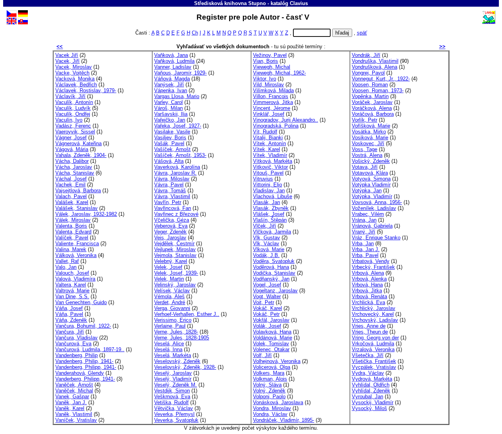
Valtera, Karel (70, 285)
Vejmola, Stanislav (175, 255)
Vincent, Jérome (271, 108)
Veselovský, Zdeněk (177, 361)
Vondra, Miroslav (272, 408)
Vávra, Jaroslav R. (175, 173)
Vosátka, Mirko (369, 132)
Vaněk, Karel (69, 408)
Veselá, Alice (169, 343)
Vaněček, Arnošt (74, 385)
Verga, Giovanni (172, 308)
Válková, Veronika (75, 255)
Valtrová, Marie (72, 291)
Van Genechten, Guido (81, 302)
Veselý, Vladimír (172, 379)
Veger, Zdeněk (170, 232)
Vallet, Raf (67, 261)
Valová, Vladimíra (75, 279)
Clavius (299, 3)
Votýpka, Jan (367, 190)
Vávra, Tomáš (170, 190)
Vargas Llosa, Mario (176, 96)
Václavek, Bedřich (76, 85)
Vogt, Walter (267, 296)
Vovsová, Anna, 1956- (377, 202)
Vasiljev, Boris (170, 137)
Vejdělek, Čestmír (174, 243)
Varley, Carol (168, 102)
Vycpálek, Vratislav (374, 367)
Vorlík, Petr (364, 120)
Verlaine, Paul (170, 326)
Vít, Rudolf (265, 132)
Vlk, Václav (266, 243)
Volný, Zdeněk (269, 391)
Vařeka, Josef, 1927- (177, 126)
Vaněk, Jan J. (71, 402)
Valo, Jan (65, 267)
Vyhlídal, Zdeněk (371, 391)
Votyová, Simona (371, 179)
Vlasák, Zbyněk (271, 208)
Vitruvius (263, 179)
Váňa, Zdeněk (71, 320)
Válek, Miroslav (73, 220)
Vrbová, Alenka (369, 279)
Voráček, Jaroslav (372, 102)
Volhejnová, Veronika (276, 361)
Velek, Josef (168, 267)
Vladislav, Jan (269, 190)
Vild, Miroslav (268, 85)
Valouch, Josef (72, 273)
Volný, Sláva (267, 385)
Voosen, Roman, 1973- (378, 90)
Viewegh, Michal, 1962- (279, 73)
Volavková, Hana (272, 332)
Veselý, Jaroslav (173, 373)
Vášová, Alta (169, 161)
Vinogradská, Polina (275, 126)
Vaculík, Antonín (74, 102)
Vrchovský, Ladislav (375, 320)
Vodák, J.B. (266, 255)
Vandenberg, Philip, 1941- (84, 361)
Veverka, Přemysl (174, 414)
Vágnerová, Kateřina (78, 143)
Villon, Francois (270, 96)
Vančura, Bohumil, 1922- (83, 326)
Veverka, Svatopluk (176, 420)
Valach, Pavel (71, 196)
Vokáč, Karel (267, 308)
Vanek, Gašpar (72, 396)
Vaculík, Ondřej (72, 114)
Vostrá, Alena (367, 155)
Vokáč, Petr (266, 314)
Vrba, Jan (363, 243)
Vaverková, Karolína (177, 167)
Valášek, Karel (71, 202)
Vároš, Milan (168, 108)
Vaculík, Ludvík (73, 108)
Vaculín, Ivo (68, 120)
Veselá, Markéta (172, 355)
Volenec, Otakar (271, 349)
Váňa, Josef (69, 308)
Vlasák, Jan (266, 202)
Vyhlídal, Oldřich (370, 385)
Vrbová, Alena (368, 273)
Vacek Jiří (66, 55)
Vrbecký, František (373, 267)
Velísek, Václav (172, 291)
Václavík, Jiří (70, 96)
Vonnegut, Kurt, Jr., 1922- (381, 79)
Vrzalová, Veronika (373, 349)
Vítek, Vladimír (270, 155)
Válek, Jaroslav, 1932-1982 (86, 214)
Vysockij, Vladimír (372, 402)
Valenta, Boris (71, 226)
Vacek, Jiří (67, 61)
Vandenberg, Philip (76, 355)
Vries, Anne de (369, 326)
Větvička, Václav (173, 408)
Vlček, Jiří (264, 226)
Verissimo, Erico (172, 320)
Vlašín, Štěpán (270, 220)
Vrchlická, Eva (368, 302)
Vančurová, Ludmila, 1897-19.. (89, 349)
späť (362, 33)
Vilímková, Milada (273, 90)
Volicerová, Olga (271, 367)
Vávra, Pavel (169, 185)
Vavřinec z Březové (176, 214)
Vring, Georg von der (375, 338)
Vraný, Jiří (363, 232)
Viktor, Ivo (264, 79)
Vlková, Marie (268, 249)
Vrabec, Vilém (368, 214)
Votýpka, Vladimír (372, 196)
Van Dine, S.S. (72, 296)
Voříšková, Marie (371, 126)
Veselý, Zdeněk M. (175, 385)
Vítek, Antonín (269, 143)
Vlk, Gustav (266, 238)
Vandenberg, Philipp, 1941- (85, 367)
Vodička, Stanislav (274, 273)
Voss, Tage (364, 149)
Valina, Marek (70, 249)
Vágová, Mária (71, 149)
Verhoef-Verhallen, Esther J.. (186, 314)
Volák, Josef (267, 326)
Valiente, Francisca (77, 243)
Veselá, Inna (168, 349)
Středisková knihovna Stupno (230, 3)
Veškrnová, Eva (172, 396)
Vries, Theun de (370, 332)
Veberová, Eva (170, 226)
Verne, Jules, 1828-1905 (181, 338)
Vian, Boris (265, 61)
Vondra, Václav (270, 414)
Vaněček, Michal (74, 391)
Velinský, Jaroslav (175, 285)
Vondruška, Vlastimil (375, 61)
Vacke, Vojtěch (72, 73)
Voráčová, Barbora (373, 114)
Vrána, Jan (364, 220)
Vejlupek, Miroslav (175, 249)
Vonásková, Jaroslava (278, 402)
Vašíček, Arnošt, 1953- (180, 155)
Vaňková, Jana (171, 55)
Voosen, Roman (370, 85)
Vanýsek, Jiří (169, 85)
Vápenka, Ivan (170, 90)
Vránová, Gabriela (372, 226)
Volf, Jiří (262, 355)
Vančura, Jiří (69, 332)
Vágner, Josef (71, 137)
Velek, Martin (169, 279)
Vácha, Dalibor (72, 161)
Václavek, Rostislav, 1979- (85, 90)
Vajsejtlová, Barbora (78, 190)
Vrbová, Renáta (369, 296)
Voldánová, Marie (272, 338)
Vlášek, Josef (268, 214)
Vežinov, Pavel (270, 55)
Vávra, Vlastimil (172, 196)
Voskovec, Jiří (368, 143)
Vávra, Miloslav (171, 179)
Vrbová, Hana (367, 285)
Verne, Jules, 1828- (176, 332)
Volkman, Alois (270, 379)
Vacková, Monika (75, 79)
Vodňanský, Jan (271, 279)
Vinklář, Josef (268, 114)
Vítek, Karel (266, 149)
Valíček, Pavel (71, 238)
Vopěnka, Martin (370, 96)
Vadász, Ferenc (73, 126)
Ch (195, 33)
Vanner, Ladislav (172, 67)
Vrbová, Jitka (367, 291)
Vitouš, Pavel (268, 173)
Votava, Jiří (365, 167)
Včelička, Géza (171, 220)
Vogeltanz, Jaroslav (275, 291)
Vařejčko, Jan (169, 120)
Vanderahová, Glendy (79, 373)
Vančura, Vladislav (76, 338)
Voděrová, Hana (271, 267)
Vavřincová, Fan (172, 208)
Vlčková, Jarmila (272, 232)
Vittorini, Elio (267, 185)
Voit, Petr (263, 302)
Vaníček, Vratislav (76, 420)
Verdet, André (169, 302)
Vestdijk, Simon (172, 391)
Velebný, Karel (170, 261)
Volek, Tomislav (271, 343)
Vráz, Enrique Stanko (376, 238)
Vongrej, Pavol (368, 73)
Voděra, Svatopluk (274, 261)
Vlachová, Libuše (272, 196)
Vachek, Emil (70, 185)
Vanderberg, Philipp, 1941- (85, 379)
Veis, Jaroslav (170, 238)
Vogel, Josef (267, 285)
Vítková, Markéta (272, 161)
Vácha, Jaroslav (73, 167)
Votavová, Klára (370, 173)
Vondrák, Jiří (366, 55)
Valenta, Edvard (73, 232)
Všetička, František (374, 361)
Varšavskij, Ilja (170, 114)
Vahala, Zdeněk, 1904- (80, 155)
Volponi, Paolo (269, 396)
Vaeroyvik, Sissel (75, 132)
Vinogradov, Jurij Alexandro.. (285, 120)
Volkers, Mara (268, 373)
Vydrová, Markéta (372, 379)
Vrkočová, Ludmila (373, 343)
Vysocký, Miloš (369, 408)
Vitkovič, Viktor (270, 167)
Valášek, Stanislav (76, 208)
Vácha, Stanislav (74, 173)
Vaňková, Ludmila (174, 61)
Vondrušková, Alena (374, 67)
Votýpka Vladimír (371, 185)
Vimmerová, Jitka (273, 102)
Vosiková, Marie (370, 137)
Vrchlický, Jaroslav (373, 308)
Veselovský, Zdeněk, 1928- (185, 367)
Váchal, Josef (71, 179)
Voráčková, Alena (372, 108)
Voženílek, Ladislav (374, 208)
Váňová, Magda (172, 79)
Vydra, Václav (368, 373)
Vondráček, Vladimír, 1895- (283, 420)
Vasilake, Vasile (172, 132)
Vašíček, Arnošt (172, 149)
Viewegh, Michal (271, 67)
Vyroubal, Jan (367, 396)
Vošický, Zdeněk (371, 161)
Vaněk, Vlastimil (73, 414)
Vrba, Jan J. (366, 249)
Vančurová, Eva (73, 343)
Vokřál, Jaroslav (271, 320)
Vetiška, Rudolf (171, 402)
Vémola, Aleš (169, 296)
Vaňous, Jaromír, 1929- (180, 73)
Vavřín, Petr (167, 202)
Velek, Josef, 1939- (176, 273)
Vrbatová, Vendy (370, 261)
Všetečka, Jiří (368, 355)
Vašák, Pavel (169, 143)
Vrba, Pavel (365, 255)
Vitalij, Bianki (268, 137)
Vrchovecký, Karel (373, 314)
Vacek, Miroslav (73, 67)
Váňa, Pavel (69, 314)
